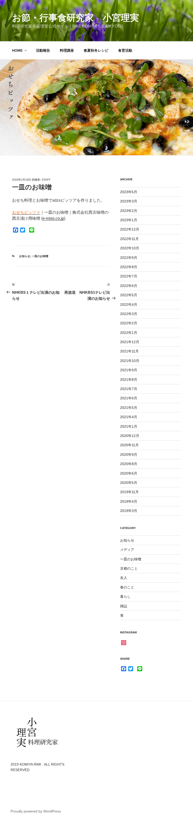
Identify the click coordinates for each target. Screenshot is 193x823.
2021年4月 (128, 417)
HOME (17, 50)
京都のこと (129, 568)
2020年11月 (129, 445)
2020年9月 (128, 455)
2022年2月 (128, 323)
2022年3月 (128, 314)
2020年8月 (128, 464)
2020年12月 (129, 436)
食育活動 (125, 50)
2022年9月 (128, 258)
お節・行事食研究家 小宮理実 (75, 18)
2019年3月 (128, 511)
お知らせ (24, 256)
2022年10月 (129, 248)
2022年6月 (128, 286)
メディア (127, 550)
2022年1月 (128, 333)
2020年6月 (128, 473)
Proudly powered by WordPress (36, 811)
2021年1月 (128, 426)
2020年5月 (128, 483)
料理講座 (67, 50)
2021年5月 (128, 408)
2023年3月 (128, 201)
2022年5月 (128, 295)
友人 (123, 578)
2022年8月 (128, 267)
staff (46, 179)
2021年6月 (128, 398)
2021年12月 (129, 342)
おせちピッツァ (26, 212)
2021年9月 (128, 370)
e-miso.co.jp (53, 218)
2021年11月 (129, 351)
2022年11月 (129, 239)
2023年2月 (128, 211)
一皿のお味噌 (40, 256)
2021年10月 (129, 361)
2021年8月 (128, 380)
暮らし (125, 596)
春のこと (127, 587)
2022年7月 (128, 276)
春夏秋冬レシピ (96, 50)
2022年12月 (129, 229)
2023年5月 (128, 192)
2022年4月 (128, 305)
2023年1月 (128, 220)
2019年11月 (129, 492)
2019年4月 (128, 501)
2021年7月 (128, 389)
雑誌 (123, 606)
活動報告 (43, 50)
